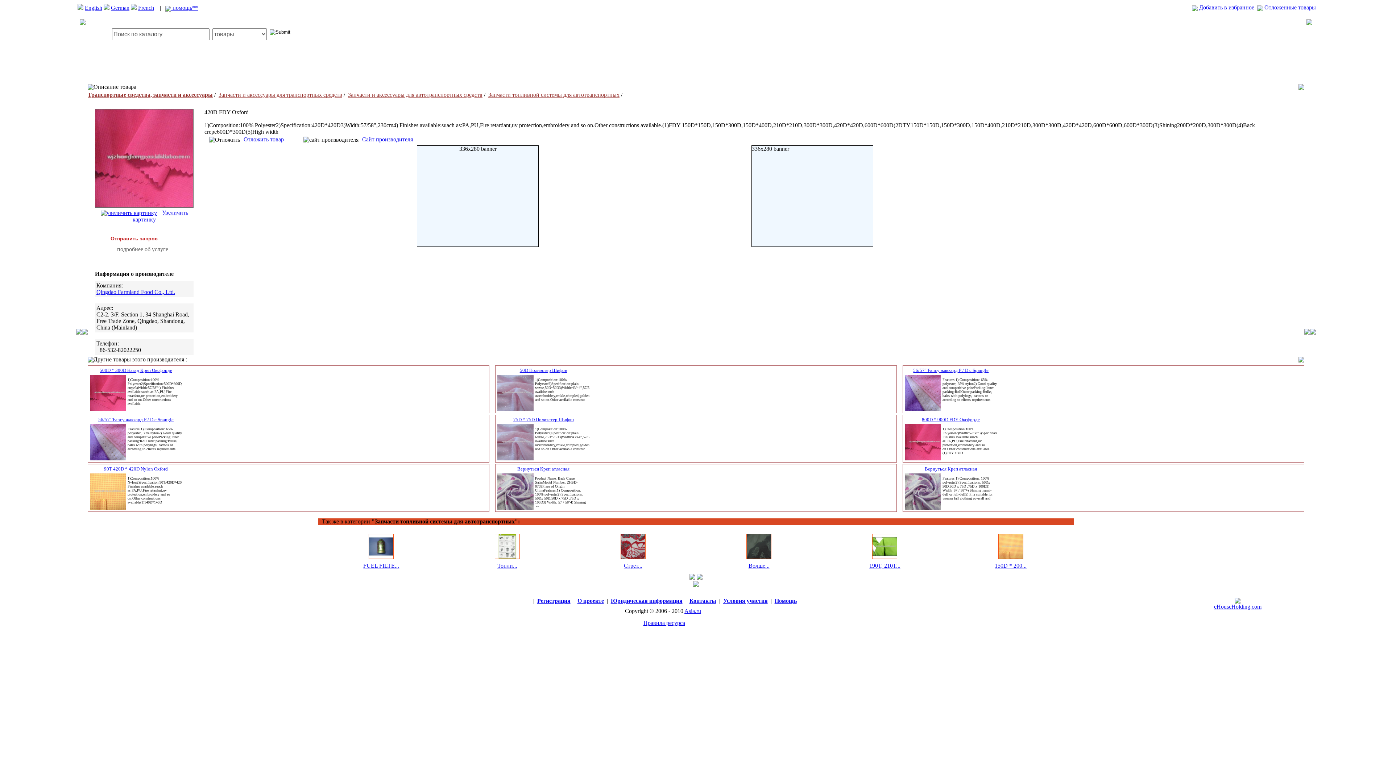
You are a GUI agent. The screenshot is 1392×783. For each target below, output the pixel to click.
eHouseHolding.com (1238, 607)
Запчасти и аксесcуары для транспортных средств (280, 95)
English (93, 8)
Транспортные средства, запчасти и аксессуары (150, 95)
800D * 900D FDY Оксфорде (951, 419)
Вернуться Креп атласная (543, 469)
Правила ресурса (664, 623)
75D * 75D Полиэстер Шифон (543, 419)
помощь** (184, 8)
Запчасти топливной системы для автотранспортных (554, 95)
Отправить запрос (134, 238)
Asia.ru (692, 611)
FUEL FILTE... (381, 566)
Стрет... (633, 566)
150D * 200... (1011, 566)
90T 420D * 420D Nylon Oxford (136, 469)
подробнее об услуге (142, 249)
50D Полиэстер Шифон (543, 370)
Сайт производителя (387, 139)
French (146, 8)
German (120, 8)
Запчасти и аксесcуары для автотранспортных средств (415, 95)
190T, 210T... (884, 566)
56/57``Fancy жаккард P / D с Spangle (951, 370)
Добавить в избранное (1226, 7)
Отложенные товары (1289, 7)
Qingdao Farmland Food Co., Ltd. (135, 292)
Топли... (507, 566)
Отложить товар (264, 139)
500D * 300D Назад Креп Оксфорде (136, 370)
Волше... (759, 566)
